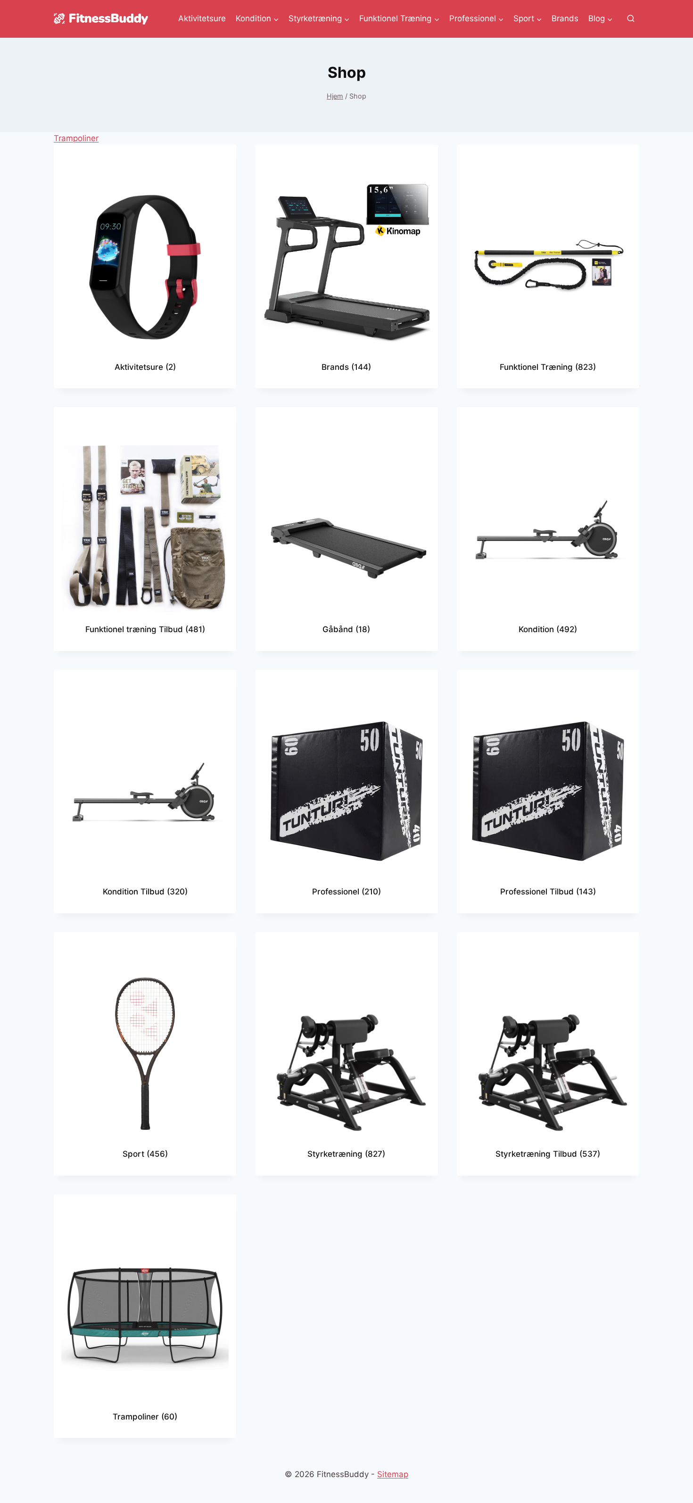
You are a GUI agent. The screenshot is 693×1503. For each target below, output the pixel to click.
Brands (565, 18)
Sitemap (392, 1474)
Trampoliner (76, 138)
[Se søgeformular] (630, 18)
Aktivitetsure (202, 18)
